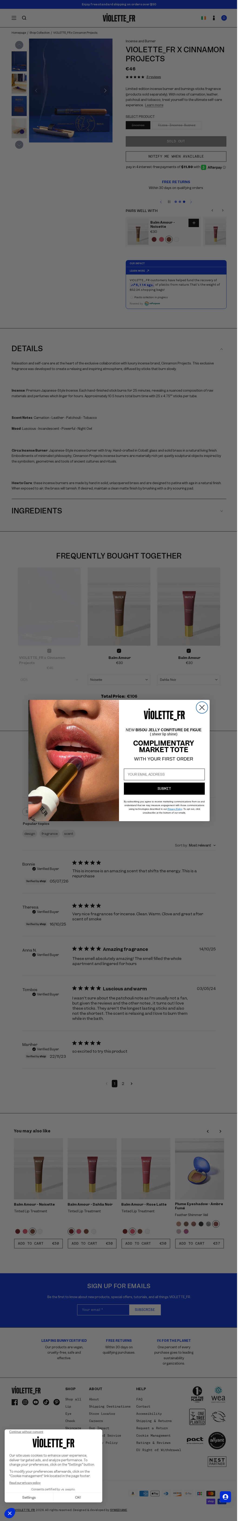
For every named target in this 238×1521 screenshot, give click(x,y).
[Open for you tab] (222, 1496)
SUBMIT (162, 788)
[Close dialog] (200, 707)
